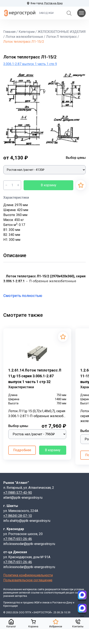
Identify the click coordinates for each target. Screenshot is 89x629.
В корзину (48, 185)
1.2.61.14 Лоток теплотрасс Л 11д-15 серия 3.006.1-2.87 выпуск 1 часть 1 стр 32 (34, 376)
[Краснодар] (82, 595)
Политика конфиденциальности (28, 575)
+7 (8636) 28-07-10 (17, 516)
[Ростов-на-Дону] (82, 608)
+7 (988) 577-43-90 (17, 493)
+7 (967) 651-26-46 (17, 539)
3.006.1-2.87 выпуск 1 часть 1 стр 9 (30, 64)
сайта (40, 589)
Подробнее (22, 450)
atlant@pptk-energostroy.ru (22, 498)
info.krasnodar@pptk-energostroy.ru (29, 544)
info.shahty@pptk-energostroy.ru (26, 521)
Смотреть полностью (22, 295)
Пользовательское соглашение (27, 580)
